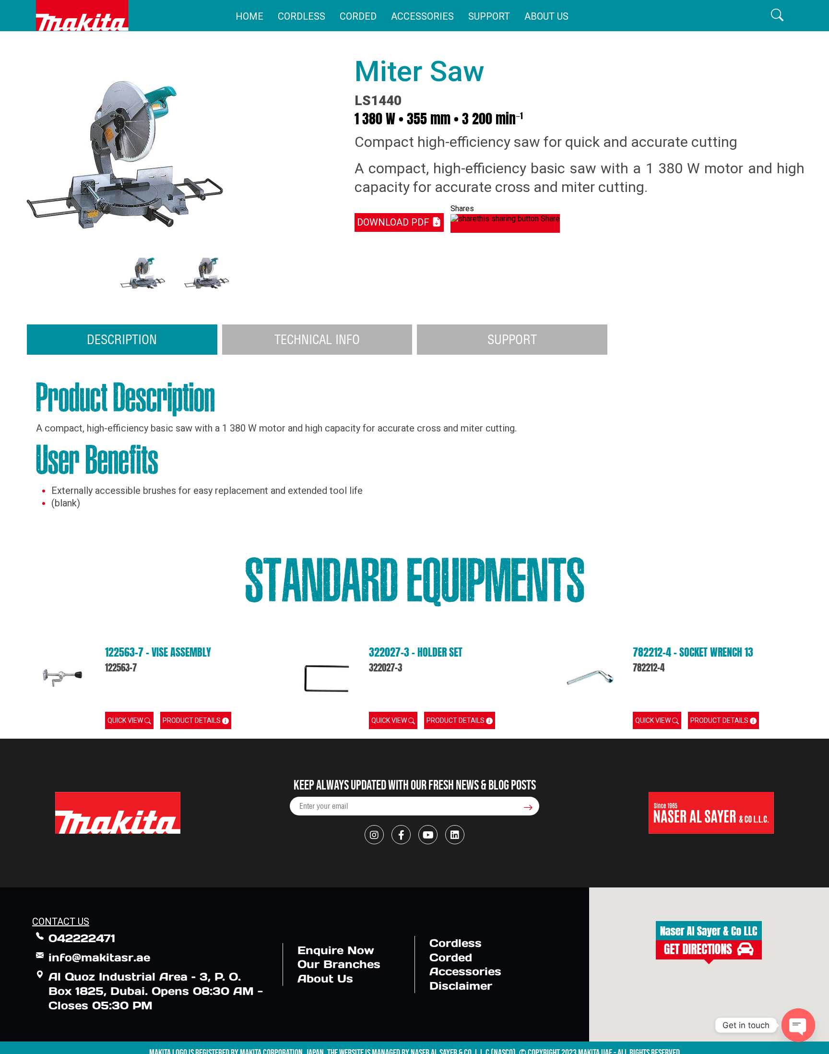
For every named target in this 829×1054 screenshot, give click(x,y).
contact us (60, 921)
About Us (546, 16)
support (512, 339)
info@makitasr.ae (99, 957)
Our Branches (338, 964)
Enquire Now (335, 950)
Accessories (422, 16)
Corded (358, 16)
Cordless (301, 16)
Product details (192, 720)
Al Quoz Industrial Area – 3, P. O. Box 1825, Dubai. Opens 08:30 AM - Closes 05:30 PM (155, 991)
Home (249, 16)
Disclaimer (460, 986)
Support (489, 16)
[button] (777, 15)
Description (122, 339)
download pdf (394, 222)
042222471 (81, 938)
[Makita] (82, 15)
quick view (125, 720)
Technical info (317, 339)
